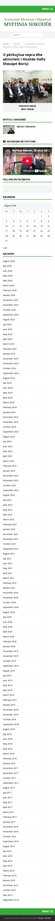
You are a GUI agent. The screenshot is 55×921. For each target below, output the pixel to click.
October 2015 (9, 890)
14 (34, 226)
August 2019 (9, 670)
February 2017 (10, 817)
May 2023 (7, 451)
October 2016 (9, 836)
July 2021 (7, 558)
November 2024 (10, 363)
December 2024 (10, 358)
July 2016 (7, 851)
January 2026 (9, 295)
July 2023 (7, 441)
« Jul (5, 247)
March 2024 (8, 402)
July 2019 (7, 675)
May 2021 (7, 568)
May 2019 (7, 685)
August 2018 (9, 729)
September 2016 (11, 841)
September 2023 (11, 431)
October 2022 (9, 485)
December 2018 (10, 709)
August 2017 (9, 787)
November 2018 (10, 714)
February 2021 (10, 583)
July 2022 (7, 500)
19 (20, 230)
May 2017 (7, 802)
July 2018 (7, 734)
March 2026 (8, 285)
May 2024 (7, 392)
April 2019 (7, 690)
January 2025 (9, 353)
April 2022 (7, 514)
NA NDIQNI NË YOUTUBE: (21, 141)
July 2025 (7, 324)
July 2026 (7, 265)
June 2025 (7, 329)
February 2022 (10, 524)
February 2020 (10, 641)
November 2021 (10, 539)
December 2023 (10, 417)
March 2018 (8, 753)
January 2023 (9, 470)
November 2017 (10, 773)
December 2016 (10, 826)
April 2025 (7, 339)
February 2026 (10, 290)
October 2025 (9, 309)
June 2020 (7, 622)
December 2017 (10, 768)
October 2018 (9, 719)
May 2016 (7, 861)
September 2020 (11, 607)
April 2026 (7, 280)
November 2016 (10, 831)
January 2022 (9, 529)
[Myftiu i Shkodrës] (9, 132)
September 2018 (11, 724)
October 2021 (9, 543)
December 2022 (10, 475)
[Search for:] (27, 34)
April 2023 (7, 456)
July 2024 (7, 382)
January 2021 (9, 587)
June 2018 (7, 739)
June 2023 (7, 446)
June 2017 (7, 797)
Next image (27, 109)
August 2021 (9, 553)
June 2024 (7, 387)
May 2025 (7, 334)
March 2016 (8, 870)
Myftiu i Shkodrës (26, 126)
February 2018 (10, 758)
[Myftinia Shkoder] (27, 21)
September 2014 (11, 900)
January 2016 (9, 880)
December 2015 (10, 885)
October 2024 (9, 368)
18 (13, 230)
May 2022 (7, 509)
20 (27, 230)
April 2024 (7, 397)
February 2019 (10, 700)
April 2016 (7, 865)
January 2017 (9, 822)
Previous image (27, 106)
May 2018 (7, 743)
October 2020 (9, 602)
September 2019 (11, 665)
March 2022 (8, 519)
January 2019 (9, 704)
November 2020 (10, 597)
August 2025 (9, 319)
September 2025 (11, 314)
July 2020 (7, 617)
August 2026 (9, 261)
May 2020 (7, 626)
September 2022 (11, 490)
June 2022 (7, 504)
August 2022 (9, 495)
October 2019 (9, 661)
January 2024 (9, 412)
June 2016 (7, 856)
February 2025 (10, 348)
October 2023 (9, 426)
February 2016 (10, 875)
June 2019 (7, 680)
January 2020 (9, 646)
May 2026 (7, 275)
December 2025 (10, 300)
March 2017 (8, 812)
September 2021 (11, 548)
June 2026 (7, 270)
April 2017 (7, 807)
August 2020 (9, 612)
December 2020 (10, 592)
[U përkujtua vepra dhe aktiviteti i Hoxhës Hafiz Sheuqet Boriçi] (27, 101)
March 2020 (8, 636)
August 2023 (9, 436)
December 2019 (10, 651)
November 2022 (10, 480)
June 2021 (7, 563)
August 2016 (9, 846)
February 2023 (10, 465)
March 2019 (8, 695)
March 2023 (8, 461)
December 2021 (10, 534)
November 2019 (10, 656)
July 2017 (7, 792)
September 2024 (11, 373)
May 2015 (7, 895)
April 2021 (7, 573)
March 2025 (8, 343)
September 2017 (11, 783)
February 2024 (10, 407)
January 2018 (9, 763)
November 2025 (10, 304)
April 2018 (7, 748)
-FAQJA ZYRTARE (44, 918)
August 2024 (9, 378)
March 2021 (8, 578)
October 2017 (9, 778)
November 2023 (10, 422)
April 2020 (7, 631)
